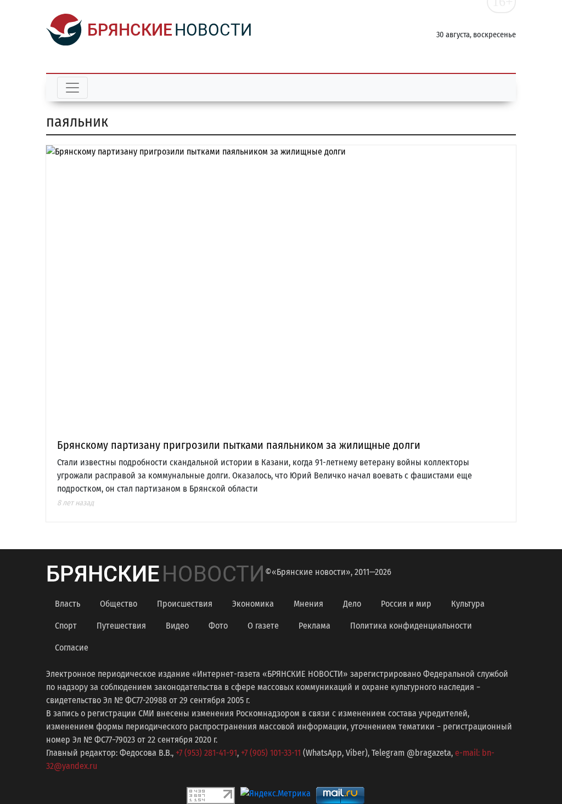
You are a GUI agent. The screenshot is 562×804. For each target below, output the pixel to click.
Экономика (253, 603)
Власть (67, 603)
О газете (263, 625)
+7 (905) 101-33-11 (271, 753)
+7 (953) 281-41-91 (206, 753)
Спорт (66, 625)
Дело (352, 603)
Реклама (314, 625)
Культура (468, 603)
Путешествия (121, 625)
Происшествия (184, 603)
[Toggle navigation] (72, 88)
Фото (218, 625)
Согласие (71, 647)
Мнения (308, 603)
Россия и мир (406, 603)
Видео (177, 625)
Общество (118, 603)
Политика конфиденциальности (411, 625)
